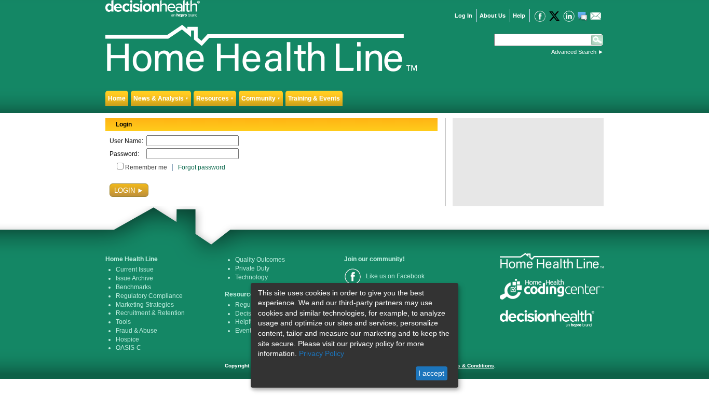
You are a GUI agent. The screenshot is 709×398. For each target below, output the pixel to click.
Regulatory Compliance (149, 296)
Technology (251, 277)
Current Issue (135, 269)
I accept (431, 373)
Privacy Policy (321, 353)
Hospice (127, 339)
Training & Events (314, 98)
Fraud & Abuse (136, 330)
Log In (463, 15)
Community (260, 98)
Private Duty (252, 268)
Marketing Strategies (145, 304)
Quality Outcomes (260, 259)
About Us (493, 15)
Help (519, 15)
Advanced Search (573, 52)
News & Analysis (160, 98)
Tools (123, 321)
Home (117, 98)
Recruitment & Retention (150, 313)
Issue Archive (134, 278)
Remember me (146, 167)
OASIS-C (128, 347)
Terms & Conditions (469, 365)
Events (244, 330)
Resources (215, 98)
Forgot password (201, 167)
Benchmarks (133, 287)
